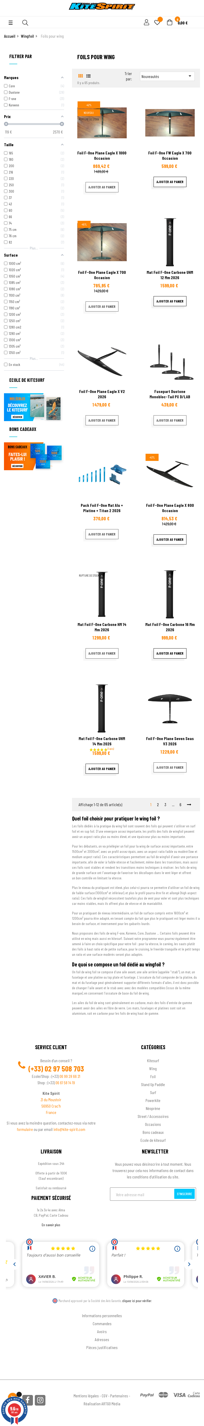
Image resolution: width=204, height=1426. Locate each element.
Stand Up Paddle (153, 1084)
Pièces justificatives (102, 1347)
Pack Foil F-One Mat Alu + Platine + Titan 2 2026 (102, 508)
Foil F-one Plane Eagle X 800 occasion (170, 508)
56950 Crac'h (51, 1105)
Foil (153, 1076)
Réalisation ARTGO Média (102, 1403)
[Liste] (88, 75)
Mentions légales (86, 1395)
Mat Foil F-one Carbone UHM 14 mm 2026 (102, 741)
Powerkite (153, 1100)
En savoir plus (51, 1224)
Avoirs (102, 1331)
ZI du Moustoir (51, 1099)
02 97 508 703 (64, 1068)
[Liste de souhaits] (157, 22)
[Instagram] (40, 1400)
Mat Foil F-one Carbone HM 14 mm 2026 (102, 627)
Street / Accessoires (153, 1116)
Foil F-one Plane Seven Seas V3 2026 (170, 741)
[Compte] (193, 13)
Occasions (153, 1124)
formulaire (25, 1129)
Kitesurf (153, 1060)
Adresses (102, 1339)
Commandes (102, 1323)
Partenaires (119, 1395)
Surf (153, 1092)
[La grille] (80, 75)
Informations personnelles (102, 1315)
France (51, 1112)
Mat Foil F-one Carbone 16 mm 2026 (170, 627)
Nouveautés (167, 76)
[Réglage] (145, 23)
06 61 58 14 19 (65, 1082)
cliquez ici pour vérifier (136, 1301)
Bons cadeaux (153, 1132)
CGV (104, 1395)
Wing (153, 1068)
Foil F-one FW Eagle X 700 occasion (170, 155)
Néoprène (153, 1108)
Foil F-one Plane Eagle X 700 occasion (102, 275)
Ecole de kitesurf (153, 1140)
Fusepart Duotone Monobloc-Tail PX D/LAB (170, 394)
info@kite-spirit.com (69, 1129)
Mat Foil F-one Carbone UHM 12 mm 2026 (170, 275)
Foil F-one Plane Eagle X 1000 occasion (101, 155)
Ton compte (102, 1306)
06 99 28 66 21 (70, 1076)
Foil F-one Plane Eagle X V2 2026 (102, 394)
